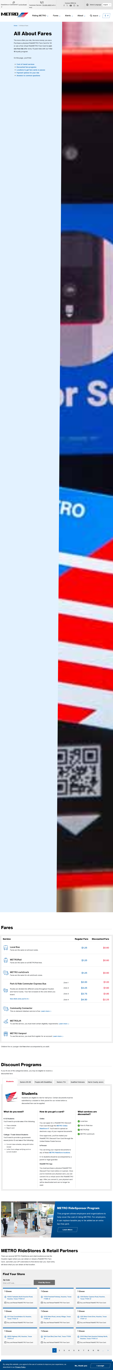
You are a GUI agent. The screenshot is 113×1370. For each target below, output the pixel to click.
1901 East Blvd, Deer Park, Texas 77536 (58, 1336)
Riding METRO (39, 15)
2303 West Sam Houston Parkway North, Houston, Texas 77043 (94, 1337)
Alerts (68, 15)
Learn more (45, 1011)
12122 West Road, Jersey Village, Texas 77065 (58, 1317)
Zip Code (6, 1280)
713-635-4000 (46, 5)
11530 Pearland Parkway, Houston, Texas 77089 (58, 1298)
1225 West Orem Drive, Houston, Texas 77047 (94, 1317)
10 (98, 1350)
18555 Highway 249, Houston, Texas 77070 (21, 1337)
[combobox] (106, 5)
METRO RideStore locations (59, 1152)
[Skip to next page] (108, 1350)
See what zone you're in (19, 999)
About (80, 15)
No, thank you (81, 1366)
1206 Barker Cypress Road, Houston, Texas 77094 (94, 1298)
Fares (55, 15)
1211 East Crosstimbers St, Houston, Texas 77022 (21, 1317)
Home (15, 26)
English (105, 5)
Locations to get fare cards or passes (31, 70)
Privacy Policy (20, 1367)
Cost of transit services (25, 64)
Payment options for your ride (28, 73)
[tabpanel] (56, 1137)
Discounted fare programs (26, 67)
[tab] (9, 1082)
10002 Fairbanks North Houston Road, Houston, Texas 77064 (21, 1298)
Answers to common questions (28, 75)
